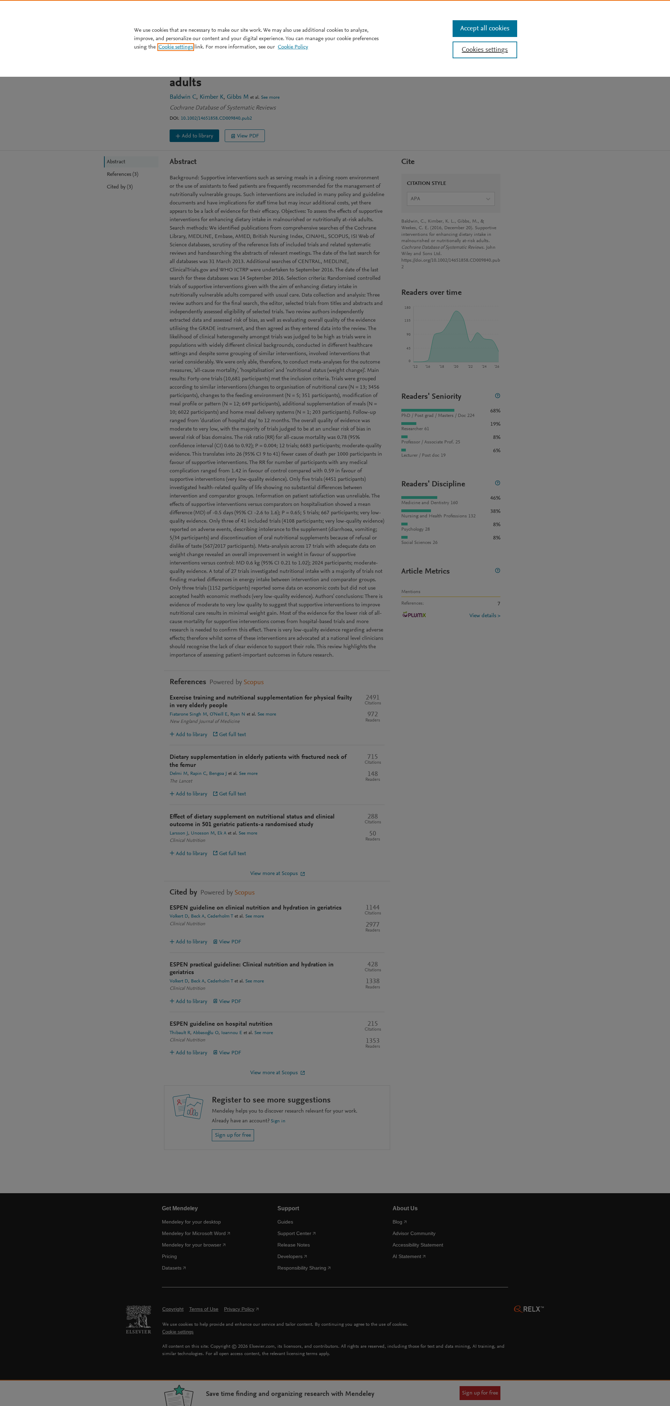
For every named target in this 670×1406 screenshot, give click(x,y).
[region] (335, 38)
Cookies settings (485, 49)
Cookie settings (175, 47)
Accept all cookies (484, 28)
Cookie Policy (293, 47)
